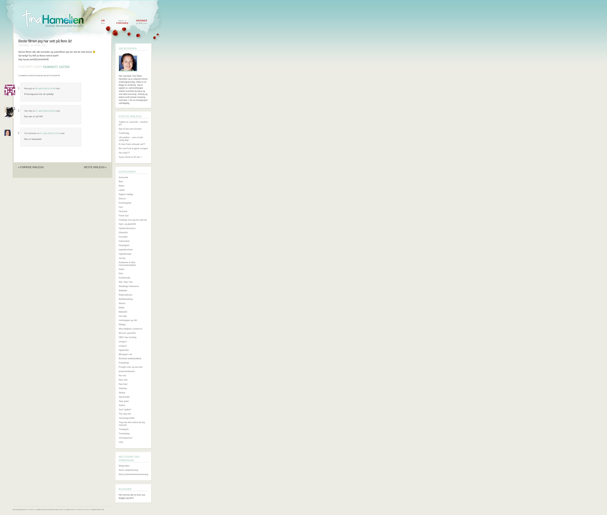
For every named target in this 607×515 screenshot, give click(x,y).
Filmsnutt (50, 66)
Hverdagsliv (124, 245)
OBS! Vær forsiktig (127, 337)
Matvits (122, 303)
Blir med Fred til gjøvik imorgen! (133, 148)
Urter (121, 442)
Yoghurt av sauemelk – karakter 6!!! (133, 123)
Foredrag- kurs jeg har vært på (133, 220)
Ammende (123, 177)
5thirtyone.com (97, 510)
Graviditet (123, 237)
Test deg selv (125, 414)
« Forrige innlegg (31, 167)
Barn (121, 181)
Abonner (141, 21)
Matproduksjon (125, 295)
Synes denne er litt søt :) (130, 157)
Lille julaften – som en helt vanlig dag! (131, 138)
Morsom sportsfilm (127, 333)
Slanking (123, 388)
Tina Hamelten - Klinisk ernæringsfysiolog (306, 21)
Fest (121, 207)
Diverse (122, 198)
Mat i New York (126, 282)
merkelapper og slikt (128, 320)
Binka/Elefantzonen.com (47, 510)
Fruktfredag (124, 133)
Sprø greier (124, 401)
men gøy (123, 316)
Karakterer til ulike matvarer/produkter (127, 263)
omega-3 (123, 341)
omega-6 (123, 346)
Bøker (121, 186)
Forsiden (122, 21)
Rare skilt (123, 380)
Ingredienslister (126, 249)
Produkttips (124, 363)
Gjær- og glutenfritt (127, 224)
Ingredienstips (125, 254)
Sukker (122, 405)
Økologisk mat (125, 354)
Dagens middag (126, 194)
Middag (122, 324)
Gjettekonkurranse (127, 228)
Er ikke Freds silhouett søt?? (132, 144)
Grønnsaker (124, 241)
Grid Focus (70, 510)
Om (103, 21)
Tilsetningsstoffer (127, 418)
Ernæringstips (125, 203)
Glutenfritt (123, 232)
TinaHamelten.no (20, 510)
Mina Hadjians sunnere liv (130, 329)
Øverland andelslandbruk (130, 358)
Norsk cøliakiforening (128, 470)
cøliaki (122, 190)
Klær (121, 273)
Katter (64, 66)
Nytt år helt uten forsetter (130, 129)
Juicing (122, 258)
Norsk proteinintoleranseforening (133, 474)
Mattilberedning (126, 299)
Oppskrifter (124, 350)
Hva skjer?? (124, 153)
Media (121, 307)
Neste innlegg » (95, 167)
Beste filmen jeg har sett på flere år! (45, 41)
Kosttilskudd (124, 278)
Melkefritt (123, 312)
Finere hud (123, 215)
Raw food (123, 384)
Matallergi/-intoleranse (129, 286)
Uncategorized (125, 438)
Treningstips (124, 433)
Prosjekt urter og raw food (130, 367)
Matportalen (124, 466)
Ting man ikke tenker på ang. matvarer (132, 423)
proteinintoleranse (127, 371)
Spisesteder (124, 397)
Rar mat (122, 375)
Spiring (122, 392)
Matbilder (123, 290)
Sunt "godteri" (125, 409)
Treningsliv (124, 429)
